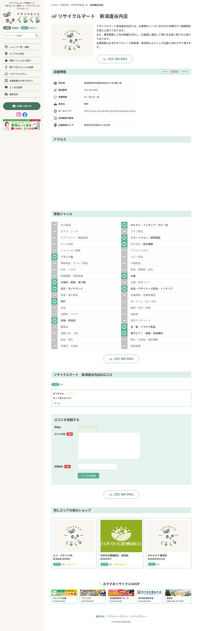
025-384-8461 (117, 59)
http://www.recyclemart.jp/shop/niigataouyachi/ (110, 110)
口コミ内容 (62, 433)
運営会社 (13, 94)
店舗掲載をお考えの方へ (21, 80)
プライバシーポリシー (118, 616)
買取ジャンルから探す (20, 60)
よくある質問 (15, 87)
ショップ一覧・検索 (19, 46)
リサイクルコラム (18, 73)
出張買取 (164, 71)
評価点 (57, 427)
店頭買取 (184, 71)
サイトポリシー (139, 616)
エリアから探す (17, 53)
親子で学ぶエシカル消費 (21, 67)
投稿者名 (61, 466)
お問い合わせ (24, 106)
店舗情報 (64, 4)
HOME (54, 4)
